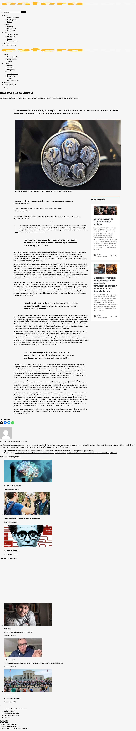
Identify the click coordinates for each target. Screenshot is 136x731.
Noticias (6, 43)
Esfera (6, 16)
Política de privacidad (11, 713)
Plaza (5, 32)
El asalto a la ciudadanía (12, 698)
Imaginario (11, 30)
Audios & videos (12, 35)
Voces (9, 22)
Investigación (12, 20)
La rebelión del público (25, 317)
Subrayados (11, 28)
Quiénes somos (9, 711)
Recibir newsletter (10, 45)
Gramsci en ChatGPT (11, 551)
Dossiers (10, 26)
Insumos (6, 24)
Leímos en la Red (13, 18)
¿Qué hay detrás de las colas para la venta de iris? (22, 518)
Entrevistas (11, 37)
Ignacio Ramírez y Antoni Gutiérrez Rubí (16, 98)
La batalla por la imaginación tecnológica (18, 632)
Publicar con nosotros (11, 715)
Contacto (7, 717)
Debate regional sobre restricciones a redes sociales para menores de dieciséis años (33, 663)
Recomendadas (13, 41)
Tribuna (9, 39)
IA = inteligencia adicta (12, 486)
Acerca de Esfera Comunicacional (15, 709)
